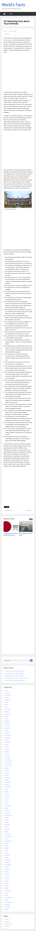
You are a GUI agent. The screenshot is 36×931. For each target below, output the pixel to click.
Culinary (7, 747)
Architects (7, 700)
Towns (6, 895)
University (7, 34)
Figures (7, 775)
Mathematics (8, 815)
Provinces (7, 862)
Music (6, 831)
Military (7, 820)
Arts (6, 707)
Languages (8, 805)
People (7, 843)
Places (6, 848)
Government (8, 787)
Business (7, 723)
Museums (7, 829)
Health (6, 789)
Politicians (7, 855)
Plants (6, 850)
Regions (7, 867)
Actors (6, 690)
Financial (7, 777)
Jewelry (7, 801)
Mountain (7, 824)
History (7, 791)
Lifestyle (7, 810)
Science (7, 876)
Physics (7, 845)
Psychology (8, 864)
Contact (7, 919)
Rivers (6, 871)
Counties (7, 740)
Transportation (9, 897)
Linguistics (7, 812)
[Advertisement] (18, 72)
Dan (6, 31)
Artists (6, 704)
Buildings (7, 721)
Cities (6, 730)
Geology (7, 784)
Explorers (7, 770)
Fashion (7, 773)
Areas (6, 702)
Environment (8, 765)
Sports (6, 885)
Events (6, 768)
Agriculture (8, 695)
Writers (7, 909)
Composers (8, 737)
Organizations (8, 841)
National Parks (9, 836)
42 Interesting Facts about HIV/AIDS (14, 673)
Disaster (7, 754)
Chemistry (7, 728)
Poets (6, 852)
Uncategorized (9, 902)
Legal (6, 808)
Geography (8, 782)
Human (7, 794)
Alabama (10, 40)
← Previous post (8, 510)
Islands (7, 798)
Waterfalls (7, 907)
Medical (7, 817)
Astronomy (8, 709)
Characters (8, 725)
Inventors (7, 796)
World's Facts (13, 4)
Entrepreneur (8, 763)
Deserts (7, 751)
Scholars (7, 874)
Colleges (7, 733)
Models (7, 822)
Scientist (7, 878)
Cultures (7, 749)
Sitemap (7, 926)
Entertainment (8, 761)
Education (7, 758)
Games (7, 780)
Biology (7, 716)
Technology (8, 890)
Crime (6, 744)
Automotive (8, 714)
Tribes (6, 900)
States (6, 888)
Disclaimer (7, 921)
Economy (7, 756)
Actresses (7, 693)
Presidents (7, 860)
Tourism (7, 892)
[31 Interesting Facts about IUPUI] (26, 526)
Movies (7, 827)
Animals (7, 697)
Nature (6, 838)
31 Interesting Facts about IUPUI (26, 534)
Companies (8, 735)
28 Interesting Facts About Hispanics (14, 675)
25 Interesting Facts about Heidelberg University (11, 534)
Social (6, 883)
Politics (7, 857)
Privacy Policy (8, 924)
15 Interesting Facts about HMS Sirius (15, 671)
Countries (7, 742)
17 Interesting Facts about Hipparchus (15, 680)
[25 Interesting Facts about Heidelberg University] (11, 526)
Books (6, 718)
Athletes (7, 711)
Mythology (7, 834)
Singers (7, 881)
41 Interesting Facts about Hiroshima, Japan (16, 678)
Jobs (6, 803)
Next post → (29, 510)
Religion (7, 869)
